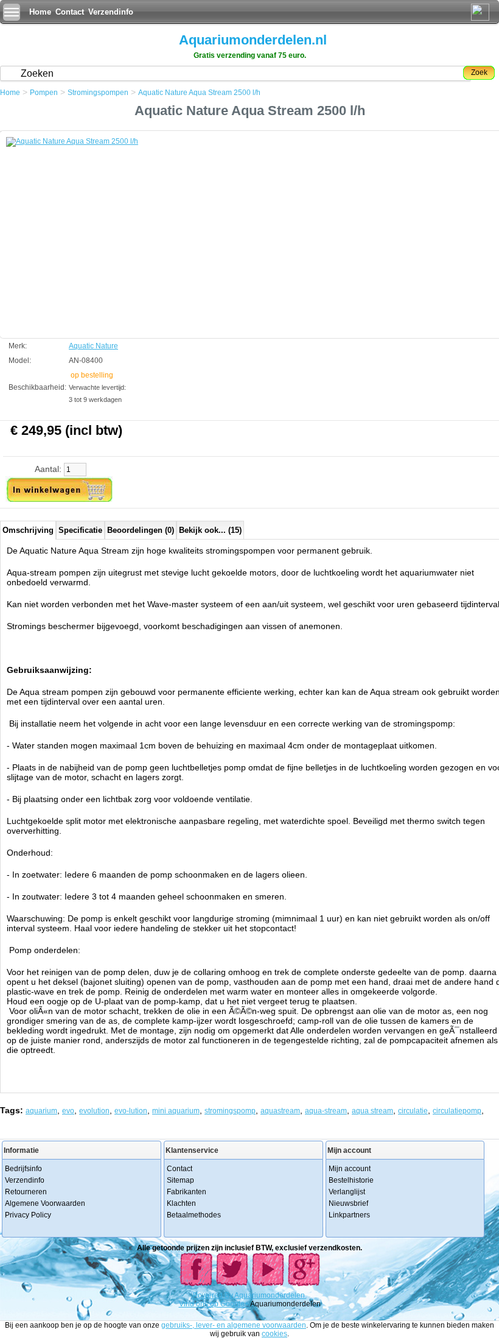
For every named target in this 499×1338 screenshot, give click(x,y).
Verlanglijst (347, 1192)
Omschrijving (28, 530)
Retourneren (26, 1192)
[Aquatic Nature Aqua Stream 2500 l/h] (97, 228)
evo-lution (130, 1111)
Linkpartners (349, 1215)
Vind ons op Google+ (214, 1304)
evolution (94, 1111)
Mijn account (350, 1168)
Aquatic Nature (93, 346)
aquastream (280, 1111)
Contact (69, 11)
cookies (274, 1333)
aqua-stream (326, 1111)
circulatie (413, 1111)
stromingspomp (230, 1111)
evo (68, 1111)
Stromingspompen (98, 92)
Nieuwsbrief (348, 1203)
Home (40, 11)
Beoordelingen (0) (140, 530)
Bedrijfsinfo (23, 1168)
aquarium (41, 1111)
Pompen (44, 92)
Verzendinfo (110, 11)
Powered (209, 1295)
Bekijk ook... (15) (210, 530)
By (229, 1295)
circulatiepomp (457, 1111)
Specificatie (80, 530)
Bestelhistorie (351, 1180)
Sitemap (180, 1180)
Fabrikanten (186, 1192)
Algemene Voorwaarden (45, 1203)
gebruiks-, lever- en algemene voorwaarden (233, 1325)
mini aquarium (176, 1111)
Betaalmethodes (194, 1215)
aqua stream (372, 1111)
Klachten (181, 1203)
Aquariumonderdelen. (270, 1295)
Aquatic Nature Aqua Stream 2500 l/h (199, 92)
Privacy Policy (28, 1215)
